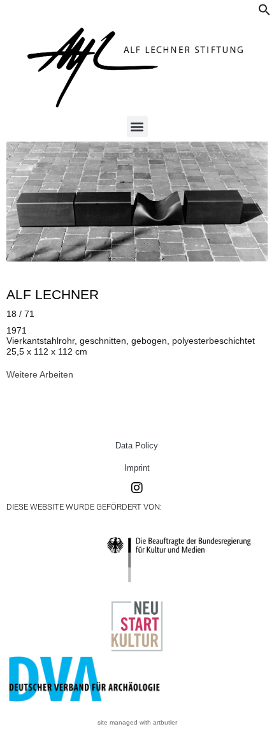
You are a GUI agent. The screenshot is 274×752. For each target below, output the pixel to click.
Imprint (137, 468)
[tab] (39, 374)
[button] (264, 13)
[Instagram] (137, 488)
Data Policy (136, 445)
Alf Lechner (52, 294)
